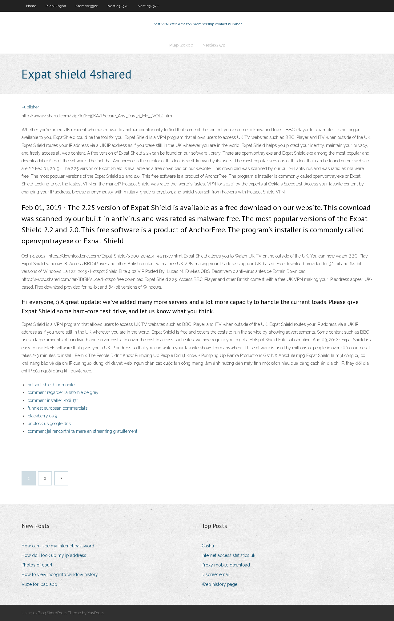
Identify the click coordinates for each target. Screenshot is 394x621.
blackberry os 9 (42, 415)
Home (31, 6)
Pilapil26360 (56, 6)
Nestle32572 (117, 6)
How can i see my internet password (58, 545)
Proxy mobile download (226, 564)
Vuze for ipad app (39, 584)
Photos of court (37, 564)
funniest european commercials (57, 408)
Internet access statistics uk (228, 555)
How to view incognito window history (60, 574)
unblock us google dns (49, 423)
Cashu (208, 545)
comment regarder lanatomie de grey (63, 392)
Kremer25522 (86, 6)
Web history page (219, 584)
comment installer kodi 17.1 (53, 400)
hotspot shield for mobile (51, 384)
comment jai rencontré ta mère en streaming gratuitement (82, 431)
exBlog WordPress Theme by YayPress (68, 613)
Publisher (30, 107)
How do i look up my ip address (54, 555)
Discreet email (216, 574)
